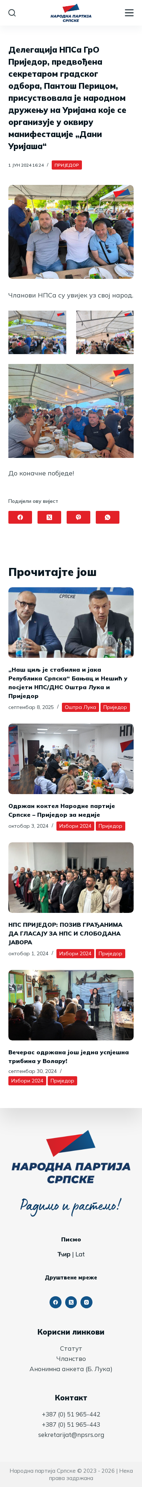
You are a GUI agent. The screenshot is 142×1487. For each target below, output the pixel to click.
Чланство (71, 1358)
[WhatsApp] (107, 517)
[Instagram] (86, 1302)
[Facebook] (20, 517)
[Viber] (78, 517)
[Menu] (129, 12)
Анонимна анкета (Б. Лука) (71, 1369)
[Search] (12, 12)
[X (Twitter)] (49, 517)
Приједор (67, 165)
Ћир (64, 1254)
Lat (80, 1254)
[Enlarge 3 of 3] (124, 373)
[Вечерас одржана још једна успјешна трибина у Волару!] (70, 1005)
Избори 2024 (75, 826)
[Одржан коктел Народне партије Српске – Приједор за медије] (70, 759)
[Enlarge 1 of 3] (56, 320)
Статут (71, 1348)
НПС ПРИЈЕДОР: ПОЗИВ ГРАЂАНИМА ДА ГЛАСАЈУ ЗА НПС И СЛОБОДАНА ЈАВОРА (65, 933)
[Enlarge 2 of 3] (124, 320)
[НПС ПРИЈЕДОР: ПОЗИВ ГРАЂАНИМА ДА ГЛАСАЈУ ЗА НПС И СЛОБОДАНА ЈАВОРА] (70, 877)
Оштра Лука (80, 707)
